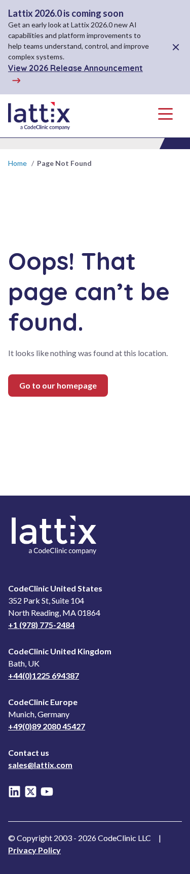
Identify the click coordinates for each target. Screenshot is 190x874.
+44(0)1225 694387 (43, 675)
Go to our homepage (58, 385)
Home (17, 163)
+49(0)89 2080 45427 (46, 726)
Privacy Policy (34, 850)
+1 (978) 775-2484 (41, 625)
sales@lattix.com (40, 765)
